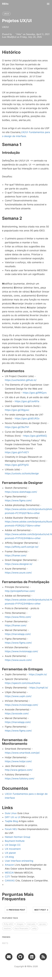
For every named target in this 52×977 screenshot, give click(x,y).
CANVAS (10, 880)
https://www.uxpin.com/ (18, 696)
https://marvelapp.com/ (18, 634)
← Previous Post (15, 910)
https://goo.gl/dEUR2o (27, 418)
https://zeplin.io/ (38, 674)
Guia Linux (11, 813)
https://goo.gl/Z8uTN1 (17, 427)
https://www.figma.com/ (18, 500)
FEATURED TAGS (10, 918)
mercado (31, 924)
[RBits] (43, 956)
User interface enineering (19, 860)
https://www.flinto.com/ (18, 617)
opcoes (42, 924)
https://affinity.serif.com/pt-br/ (21, 546)
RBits (5, 3)
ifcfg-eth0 (8, 924)
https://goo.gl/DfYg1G (17, 464)
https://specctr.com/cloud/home (22, 683)
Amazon (9, 864)
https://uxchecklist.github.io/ (20, 380)
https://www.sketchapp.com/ (21, 491)
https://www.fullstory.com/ (19, 778)
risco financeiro (21, 928)
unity (34, 928)
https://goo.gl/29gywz (17, 410)
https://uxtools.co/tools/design (22, 473)
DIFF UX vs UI (12, 817)
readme (7, 928)
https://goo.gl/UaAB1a (27, 401)
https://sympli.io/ (38, 687)
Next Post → (41, 910)
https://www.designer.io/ (18, 564)
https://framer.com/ (15, 555)
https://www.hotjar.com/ (18, 761)
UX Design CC (13, 845)
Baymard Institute (15, 841)
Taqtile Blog (11, 821)
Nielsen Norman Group (17, 837)
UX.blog (9, 856)
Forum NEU (11, 829)
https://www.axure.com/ (18, 572)
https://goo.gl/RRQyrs (35, 392)
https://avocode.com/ (17, 713)
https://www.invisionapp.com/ (21, 651)
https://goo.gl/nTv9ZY (17, 452)
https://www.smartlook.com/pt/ (22, 752)
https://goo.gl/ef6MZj (35, 435)
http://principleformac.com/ (20, 591)
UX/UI (6, 13)
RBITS (5, 943)
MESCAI (9, 872)
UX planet (10, 852)
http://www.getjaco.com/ (18, 770)
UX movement (13, 849)
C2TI (7, 876)
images (20, 924)
